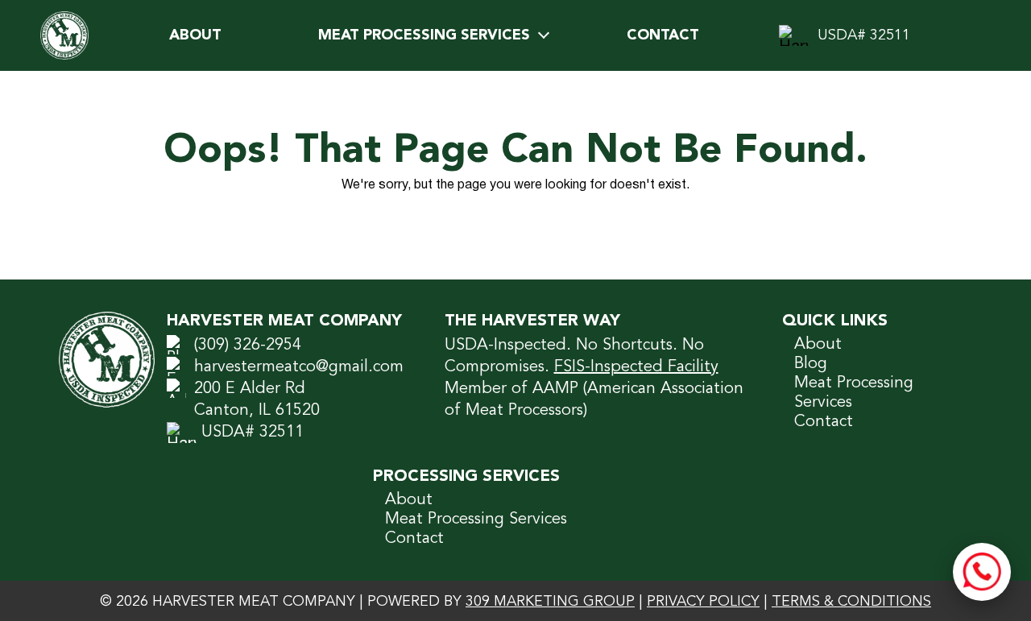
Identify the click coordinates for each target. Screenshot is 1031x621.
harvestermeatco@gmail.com (299, 367)
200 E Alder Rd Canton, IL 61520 (257, 400)
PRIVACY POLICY (703, 601)
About (195, 35)
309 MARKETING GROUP (550, 601)
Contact (663, 35)
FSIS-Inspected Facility (636, 367)
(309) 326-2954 (247, 345)
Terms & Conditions (851, 601)
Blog (810, 364)
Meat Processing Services (424, 35)
